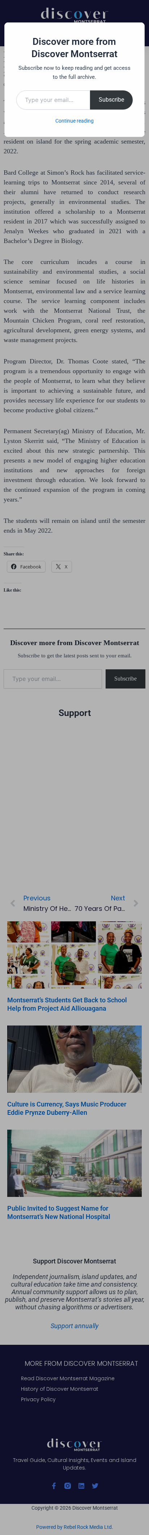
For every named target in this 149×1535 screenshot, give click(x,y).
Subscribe (111, 99)
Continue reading (74, 121)
